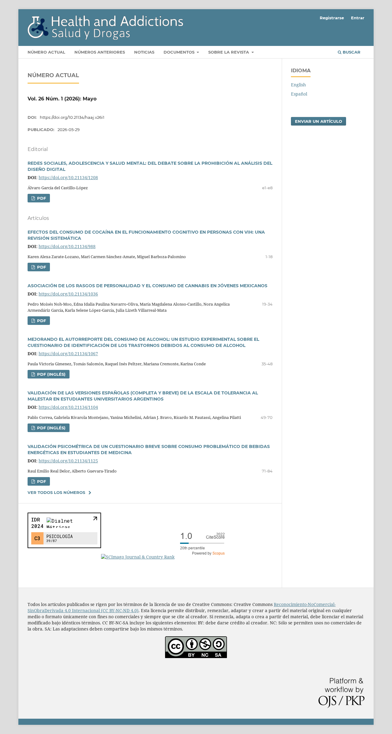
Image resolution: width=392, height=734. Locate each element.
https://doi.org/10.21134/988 (67, 246)
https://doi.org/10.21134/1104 (68, 407)
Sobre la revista (229, 52)
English (298, 85)
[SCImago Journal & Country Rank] (165, 557)
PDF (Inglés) (51, 374)
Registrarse (332, 17)
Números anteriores (99, 52)
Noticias (144, 52)
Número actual (46, 52)
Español (299, 94)
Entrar (357, 17)
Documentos (180, 52)
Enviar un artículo (318, 121)
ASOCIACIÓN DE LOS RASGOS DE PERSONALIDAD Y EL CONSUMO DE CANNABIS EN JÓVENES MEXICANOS (147, 285)
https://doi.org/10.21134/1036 (68, 294)
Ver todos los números (56, 492)
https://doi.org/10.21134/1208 (68, 177)
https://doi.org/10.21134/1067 (68, 353)
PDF (41, 198)
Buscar (350, 52)
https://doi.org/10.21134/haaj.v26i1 (72, 117)
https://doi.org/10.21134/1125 (68, 461)
